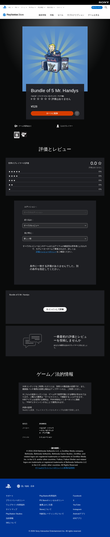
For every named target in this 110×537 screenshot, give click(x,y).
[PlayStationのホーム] (4, 7)
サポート (59, 7)
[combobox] (55, 212)
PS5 (16, 7)
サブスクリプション (75, 15)
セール (60, 15)
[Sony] (104, 4)
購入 (9, 7)
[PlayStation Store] (14, 14)
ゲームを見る (93, 15)
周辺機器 (40, 7)
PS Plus (31, 7)
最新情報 (50, 7)
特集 (52, 15)
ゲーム (23, 7)
